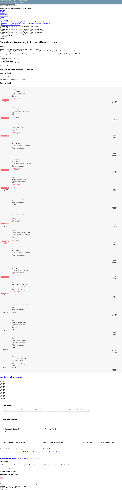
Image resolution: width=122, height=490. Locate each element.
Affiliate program (47, 464)
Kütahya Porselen (38, 409)
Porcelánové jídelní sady (67, 409)
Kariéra (27, 464)
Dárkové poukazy (20, 464)
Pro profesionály (33, 464)
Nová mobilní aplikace (58, 464)
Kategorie (5, 23)
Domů (1, 23)
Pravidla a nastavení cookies (31, 484)
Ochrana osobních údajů (17, 484)
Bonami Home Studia (31, 458)
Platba (24, 458)
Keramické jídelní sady (83, 409)
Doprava (9, 458)
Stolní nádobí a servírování (32, 23)
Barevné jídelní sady (51, 409)
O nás (10, 464)
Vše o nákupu (3, 458)
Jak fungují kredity (42, 458)
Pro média (40, 464)
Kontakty (6, 464)
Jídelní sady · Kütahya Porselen (22, 409)
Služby (2, 464)
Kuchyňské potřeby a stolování (16, 23)
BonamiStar (67, 464)
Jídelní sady (48, 23)
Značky (14, 464)
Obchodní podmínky (5, 484)
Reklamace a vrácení (17, 458)
